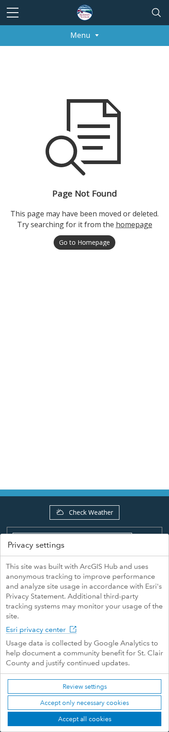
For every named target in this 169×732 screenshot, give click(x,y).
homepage (134, 224)
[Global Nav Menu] (13, 13)
